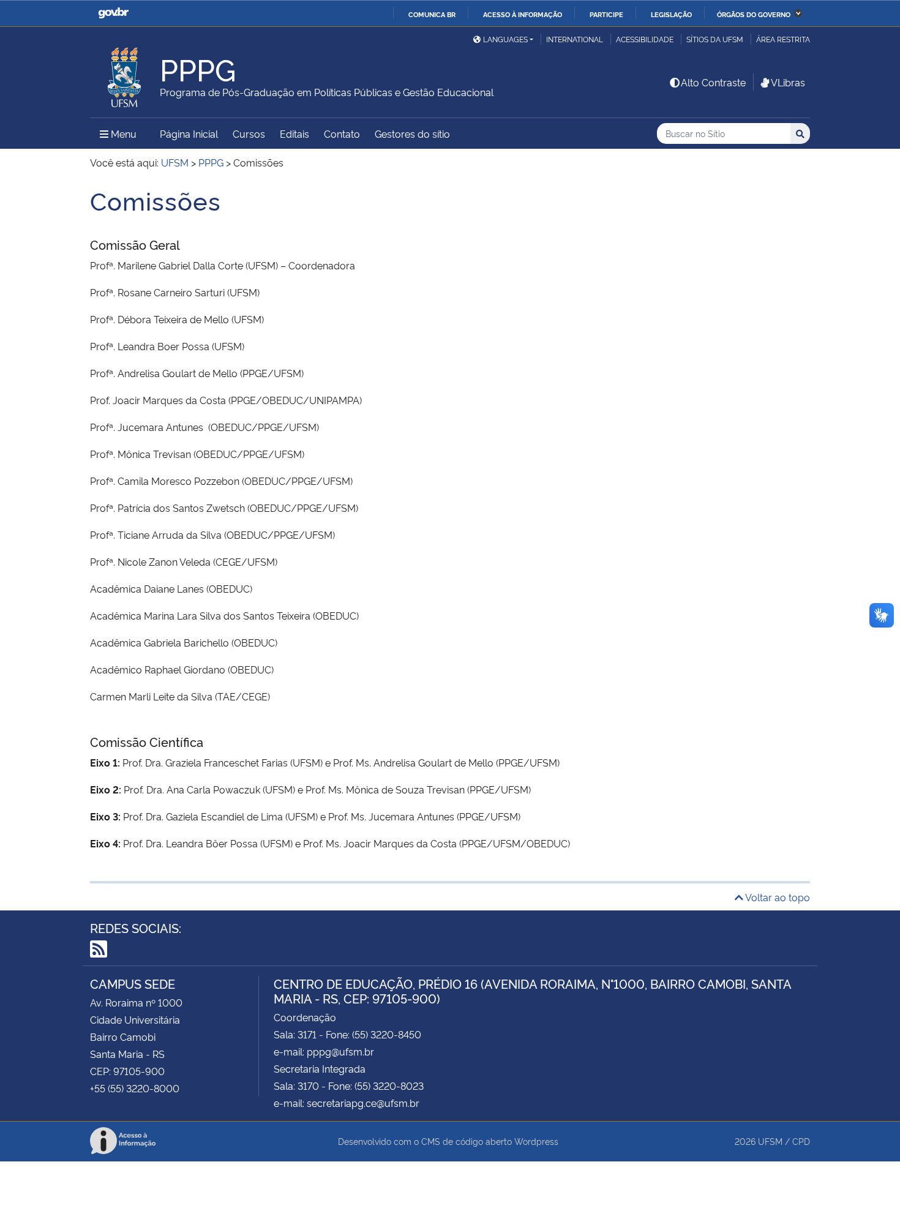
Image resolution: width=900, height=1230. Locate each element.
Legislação (671, 14)
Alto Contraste (713, 82)
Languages (505, 39)
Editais (294, 133)
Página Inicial (189, 133)
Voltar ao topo (776, 897)
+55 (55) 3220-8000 (134, 1088)
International (574, 39)
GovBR (113, 13)
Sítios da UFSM (714, 39)
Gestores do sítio (412, 133)
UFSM (770, 1141)
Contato (342, 133)
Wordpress (536, 1141)
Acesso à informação (522, 14)
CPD (801, 1141)
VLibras (788, 82)
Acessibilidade (644, 39)
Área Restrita (783, 39)
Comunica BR (432, 14)
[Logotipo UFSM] (125, 74)
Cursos (249, 133)
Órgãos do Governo (753, 14)
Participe (606, 14)
